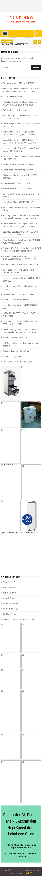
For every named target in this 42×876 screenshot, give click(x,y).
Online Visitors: (8, 582)
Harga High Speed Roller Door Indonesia (17, 362)
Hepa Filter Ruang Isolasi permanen (16, 300)
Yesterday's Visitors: (10, 598)
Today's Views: (8, 587)
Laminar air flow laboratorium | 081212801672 (19, 170)
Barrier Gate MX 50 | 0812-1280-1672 (17, 183)
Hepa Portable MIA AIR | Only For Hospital (18, 294)
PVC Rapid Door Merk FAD (12, 97)
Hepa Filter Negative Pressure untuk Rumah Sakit (21, 264)
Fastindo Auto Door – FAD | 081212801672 (19, 83)
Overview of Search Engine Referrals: (17, 619)
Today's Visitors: (9, 593)
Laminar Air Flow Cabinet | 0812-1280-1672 (19, 164)
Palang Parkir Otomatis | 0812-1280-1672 (18, 202)
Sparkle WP (28, 873)
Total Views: (7, 603)
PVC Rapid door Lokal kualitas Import (16, 110)
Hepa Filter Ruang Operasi (12, 356)
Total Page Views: (10, 614)
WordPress (35, 870)
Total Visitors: (8, 609)
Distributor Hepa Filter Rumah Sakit (16, 351)
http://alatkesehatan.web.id (21, 848)
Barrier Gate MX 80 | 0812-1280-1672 (17, 189)
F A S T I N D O (21, 18)
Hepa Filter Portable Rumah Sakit (13, 44)
